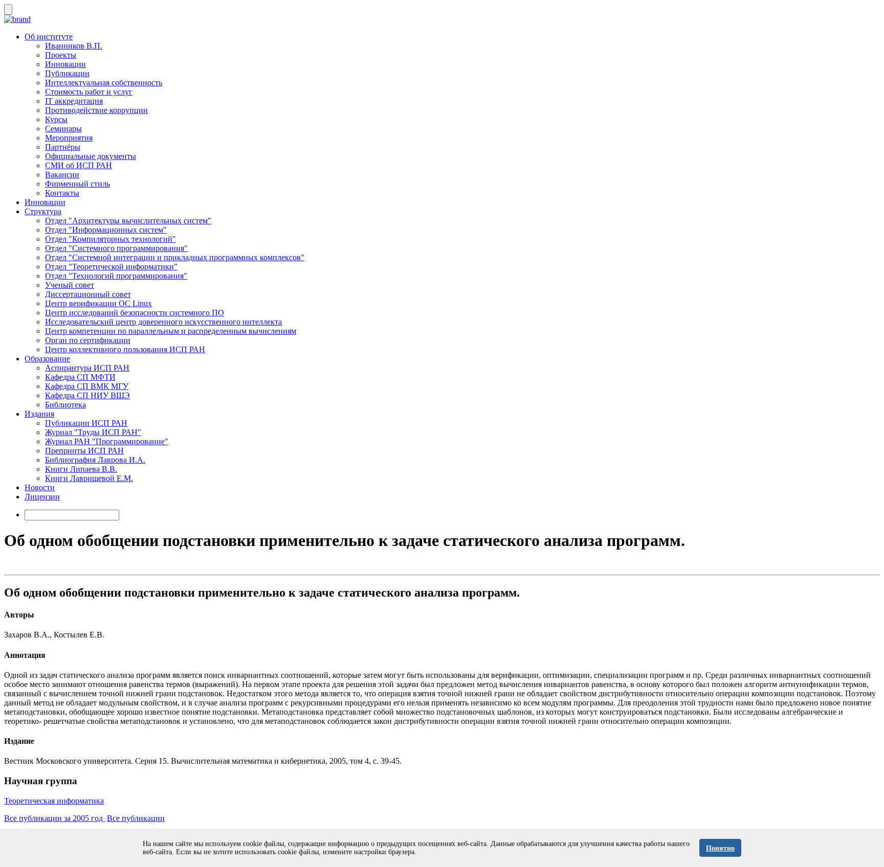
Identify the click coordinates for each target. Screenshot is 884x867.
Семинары (63, 128)
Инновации (65, 64)
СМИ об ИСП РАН (78, 165)
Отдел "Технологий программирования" (116, 275)
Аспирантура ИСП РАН (87, 367)
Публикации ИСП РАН (86, 423)
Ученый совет (69, 285)
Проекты (60, 55)
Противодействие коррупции (96, 110)
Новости (40, 487)
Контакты (62, 193)
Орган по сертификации (87, 340)
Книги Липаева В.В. (81, 469)
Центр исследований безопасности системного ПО (134, 312)
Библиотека (65, 404)
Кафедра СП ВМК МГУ (86, 386)
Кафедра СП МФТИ (80, 377)
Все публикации (136, 818)
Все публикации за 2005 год (54, 818)
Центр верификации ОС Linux (98, 303)
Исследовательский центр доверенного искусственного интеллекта (163, 321)
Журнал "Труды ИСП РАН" (93, 432)
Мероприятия (69, 137)
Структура (43, 211)
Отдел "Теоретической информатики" (111, 266)
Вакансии (62, 174)
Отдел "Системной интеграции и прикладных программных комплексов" (174, 257)
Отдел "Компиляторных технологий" (110, 239)
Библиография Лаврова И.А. (95, 459)
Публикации (67, 73)
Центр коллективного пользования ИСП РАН (125, 349)
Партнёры (62, 147)
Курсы (56, 119)
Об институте (49, 36)
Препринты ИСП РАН (84, 450)
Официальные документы (90, 156)
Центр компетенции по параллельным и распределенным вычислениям (170, 331)
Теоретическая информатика (54, 800)
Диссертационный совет (88, 294)
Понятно (720, 848)
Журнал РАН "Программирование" (106, 441)
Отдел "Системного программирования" (116, 248)
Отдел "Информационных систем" (106, 229)
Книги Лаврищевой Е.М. (89, 478)
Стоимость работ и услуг (88, 91)
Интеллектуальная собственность (103, 82)
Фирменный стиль (77, 183)
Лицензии (42, 496)
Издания (39, 413)
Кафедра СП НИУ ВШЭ (87, 395)
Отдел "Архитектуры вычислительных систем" (128, 220)
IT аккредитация (74, 101)
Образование (47, 358)
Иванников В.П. (73, 45)
